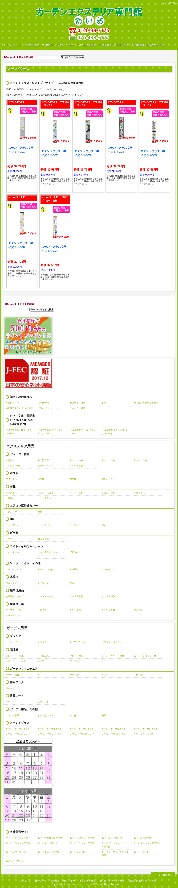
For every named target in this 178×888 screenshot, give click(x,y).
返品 (70, 44)
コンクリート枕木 (15, 656)
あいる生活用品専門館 (49, 852)
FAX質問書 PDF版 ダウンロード (83, 432)
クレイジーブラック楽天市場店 (115, 854)
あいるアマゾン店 (15, 860)
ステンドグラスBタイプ (50, 729)
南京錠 (73, 479)
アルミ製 (138, 610)
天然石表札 (139, 492)
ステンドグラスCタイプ (82, 729)
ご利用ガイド (12, 403)
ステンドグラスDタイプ (114, 729)
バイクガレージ (13, 465)
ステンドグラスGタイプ (18, 734)
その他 (73, 715)
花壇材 (41, 661)
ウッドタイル (44, 525)
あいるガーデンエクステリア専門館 (115, 845)
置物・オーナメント (16, 661)
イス (40, 674)
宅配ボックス (108, 479)
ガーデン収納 (108, 460)
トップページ (14, 44)
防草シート (43, 702)
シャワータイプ (45, 583)
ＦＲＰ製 (42, 610)
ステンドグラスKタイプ (82, 734)
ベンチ (105, 674)
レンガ (105, 661)
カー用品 (74, 569)
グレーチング (108, 569)
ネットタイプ (12, 615)
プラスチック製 (13, 610)
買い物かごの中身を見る (115, 44)
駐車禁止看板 (76, 596)
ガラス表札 (11, 492)
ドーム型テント (45, 715)
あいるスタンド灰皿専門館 (147, 843)
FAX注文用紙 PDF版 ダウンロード (19, 432)
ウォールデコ (44, 498)
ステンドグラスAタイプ (18, 729)
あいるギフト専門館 (16, 852)
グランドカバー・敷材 (113, 656)
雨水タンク (11, 688)
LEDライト (75, 552)
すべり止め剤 (108, 596)
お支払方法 (33, 44)
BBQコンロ (43, 538)
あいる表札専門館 (143, 838)
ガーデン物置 (76, 460)
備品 (104, 715)
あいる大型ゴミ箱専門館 (50, 838)
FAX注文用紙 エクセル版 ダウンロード (50, 432)
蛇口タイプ (11, 583)
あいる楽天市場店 (79, 852)
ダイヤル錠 (11, 479)
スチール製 (75, 610)
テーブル (74, 674)
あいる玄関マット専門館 (82, 838)
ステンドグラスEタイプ (146, 729)
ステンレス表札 (45, 492)
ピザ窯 (9, 538)
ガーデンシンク (45, 569)
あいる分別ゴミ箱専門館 (18, 843)
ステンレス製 (108, 610)
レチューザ (11, 642)
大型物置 (10, 460)
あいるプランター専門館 (82, 843)
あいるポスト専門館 (48, 843)
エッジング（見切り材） (146, 656)
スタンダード (12, 511)
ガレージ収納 (140, 460)
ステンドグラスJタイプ (49, 734)
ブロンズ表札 (108, 492)
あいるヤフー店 (141, 852)
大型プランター (45, 642)
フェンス (74, 525)
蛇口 (72, 583)
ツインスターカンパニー (18, 838)
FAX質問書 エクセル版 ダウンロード (115, 432)
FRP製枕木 (43, 656)
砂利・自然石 (76, 656)
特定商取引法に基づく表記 (149, 44)
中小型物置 (43, 460)
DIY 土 (105, 525)
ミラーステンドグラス (145, 734)
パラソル (138, 674)
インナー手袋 (12, 715)
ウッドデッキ (12, 525)
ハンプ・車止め (45, 596)
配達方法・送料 (53, 44)
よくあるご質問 (87, 44)
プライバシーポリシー (49, 408)
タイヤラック (76, 465)
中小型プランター (79, 642)
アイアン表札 (76, 492)
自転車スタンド (45, 465)
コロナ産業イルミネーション (51, 554)
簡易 (40, 511)
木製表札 (10, 498)
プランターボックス (112, 642)
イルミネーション (15, 552)
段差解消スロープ (15, 596)
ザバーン (10, 702)
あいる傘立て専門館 (112, 838)
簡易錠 (41, 479)
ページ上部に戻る (163, 875)
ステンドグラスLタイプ (113, 734)
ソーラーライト (13, 569)
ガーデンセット (77, 661)
